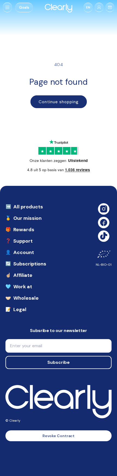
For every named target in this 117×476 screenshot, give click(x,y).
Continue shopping (59, 102)
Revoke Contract (58, 435)
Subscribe (58, 362)
